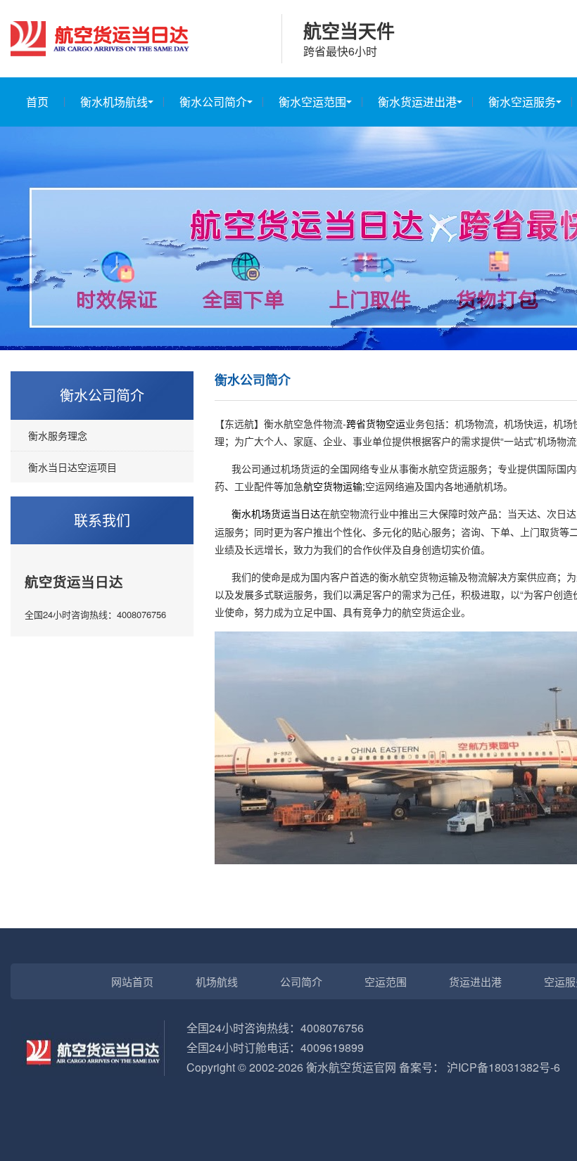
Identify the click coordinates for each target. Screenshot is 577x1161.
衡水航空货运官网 (351, 1067)
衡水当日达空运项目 (72, 467)
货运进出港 (475, 981)
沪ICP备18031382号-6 (503, 1067)
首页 (37, 102)
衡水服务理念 (57, 435)
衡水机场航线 (114, 102)
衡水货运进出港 (417, 102)
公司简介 (301, 981)
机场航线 (217, 981)
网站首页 (132, 981)
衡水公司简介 (213, 102)
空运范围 (385, 981)
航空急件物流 (313, 423)
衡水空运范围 (312, 102)
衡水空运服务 (522, 102)
